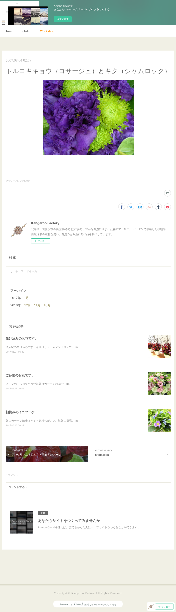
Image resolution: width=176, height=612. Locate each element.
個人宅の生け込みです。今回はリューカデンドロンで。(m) (42, 347)
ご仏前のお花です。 (20, 375)
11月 (37, 305)
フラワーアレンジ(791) (18, 180)
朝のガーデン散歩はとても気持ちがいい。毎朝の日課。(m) (42, 420)
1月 (26, 298)
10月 (47, 305)
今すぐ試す (63, 19)
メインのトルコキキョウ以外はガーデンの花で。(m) (38, 384)
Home (9, 31)
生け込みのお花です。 (22, 338)
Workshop (47, 31)
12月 (27, 305)
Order (26, 31)
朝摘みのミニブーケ (20, 412)
